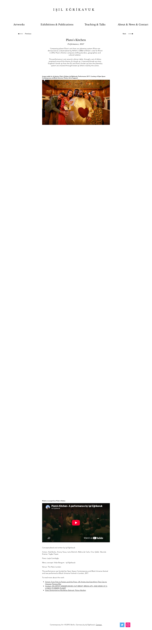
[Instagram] (128, 625)
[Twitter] (122, 625)
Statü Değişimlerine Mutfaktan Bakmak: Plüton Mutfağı (65, 590)
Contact (99, 625)
